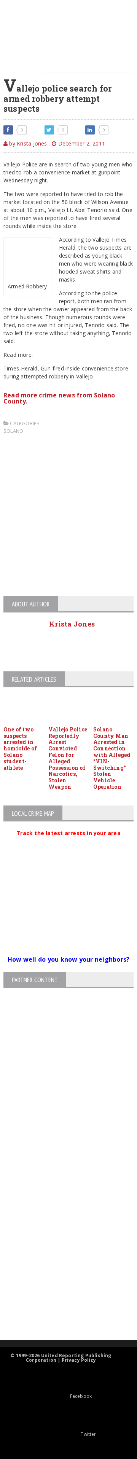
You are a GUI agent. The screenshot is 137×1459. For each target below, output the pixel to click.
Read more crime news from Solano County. (59, 398)
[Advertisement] (68, 516)
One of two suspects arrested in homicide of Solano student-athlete (20, 748)
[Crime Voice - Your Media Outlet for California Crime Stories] (62, 1309)
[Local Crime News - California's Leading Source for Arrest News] (62, 1195)
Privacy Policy (79, 1360)
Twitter (88, 1434)
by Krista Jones (27, 143)
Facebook (81, 1396)
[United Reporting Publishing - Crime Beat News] (62, 1163)
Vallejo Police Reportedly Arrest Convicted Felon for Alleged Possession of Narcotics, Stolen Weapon (67, 758)
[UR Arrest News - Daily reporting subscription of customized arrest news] (62, 1277)
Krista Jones (72, 623)
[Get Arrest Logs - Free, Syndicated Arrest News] (62, 1228)
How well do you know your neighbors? (69, 959)
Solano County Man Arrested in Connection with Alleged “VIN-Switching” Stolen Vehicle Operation (112, 758)
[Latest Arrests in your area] (68, 842)
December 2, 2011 (80, 143)
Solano (13, 430)
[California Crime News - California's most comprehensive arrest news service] (62, 1252)
